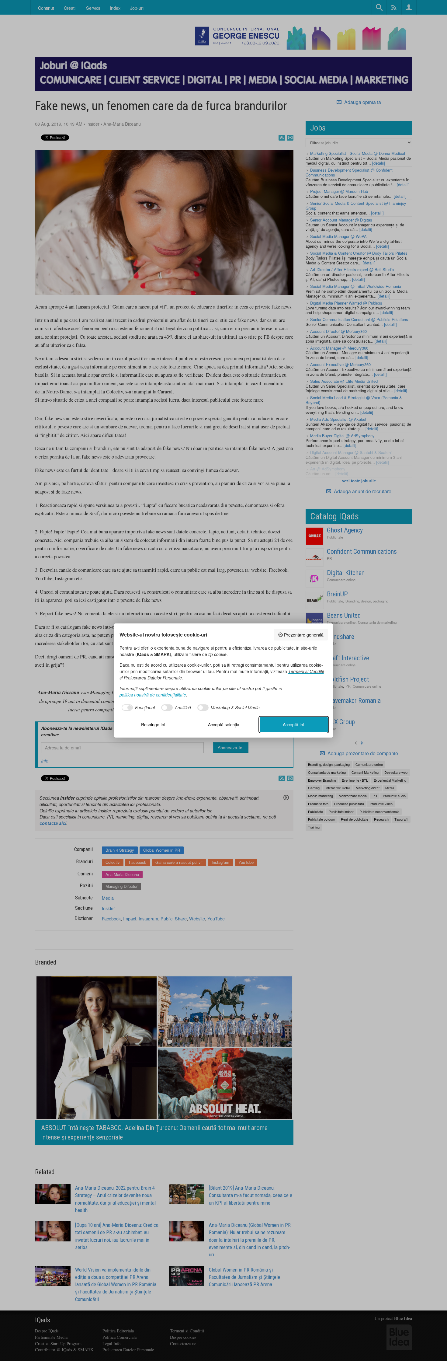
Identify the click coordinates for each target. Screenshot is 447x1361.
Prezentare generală (304, 635)
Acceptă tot (293, 724)
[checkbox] (137, 707)
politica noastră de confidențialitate (153, 695)
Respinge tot (153, 724)
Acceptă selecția (223, 724)
